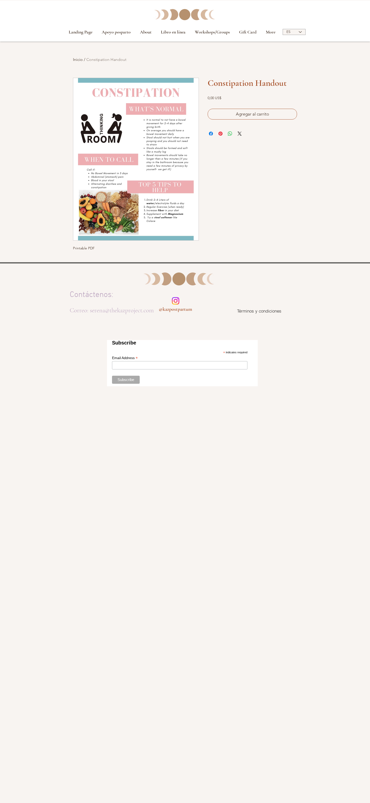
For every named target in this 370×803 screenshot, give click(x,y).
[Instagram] (175, 301)
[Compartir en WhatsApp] (230, 134)
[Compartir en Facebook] (211, 134)
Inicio (78, 59)
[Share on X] (240, 134)
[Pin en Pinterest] (220, 134)
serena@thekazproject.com (122, 310)
